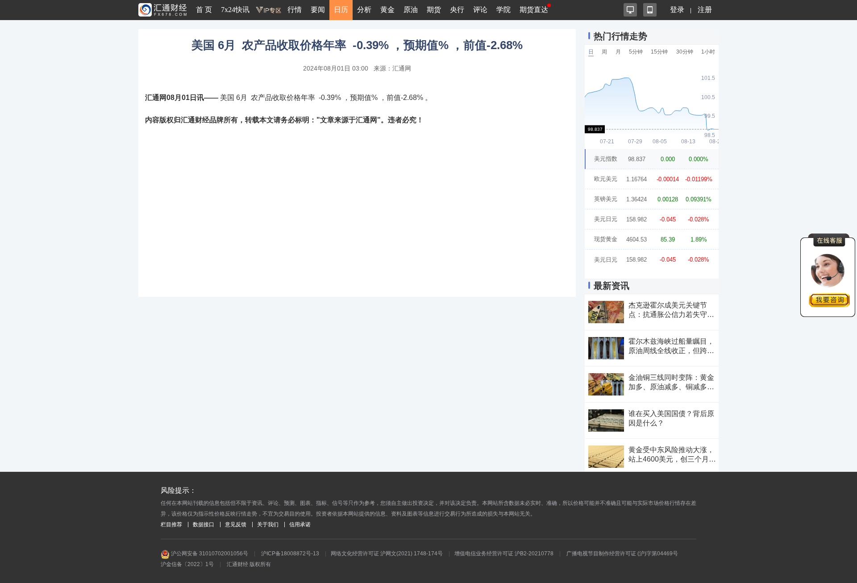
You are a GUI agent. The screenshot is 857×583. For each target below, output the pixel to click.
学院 (503, 9)
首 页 (204, 9)
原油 (411, 9)
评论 (480, 9)
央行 (457, 9)
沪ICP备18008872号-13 (290, 553)
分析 (364, 9)
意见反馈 (235, 524)
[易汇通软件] (630, 10)
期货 (434, 9)
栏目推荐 (171, 524)
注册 (705, 9)
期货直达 (534, 9)
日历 (341, 9)
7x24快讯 (235, 9)
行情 (294, 9)
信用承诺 (300, 524)
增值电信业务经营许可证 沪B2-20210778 (503, 553)
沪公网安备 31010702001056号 (209, 553)
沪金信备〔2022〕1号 (187, 564)
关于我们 (268, 524)
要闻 (318, 9)
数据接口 (203, 524)
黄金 (387, 9)
